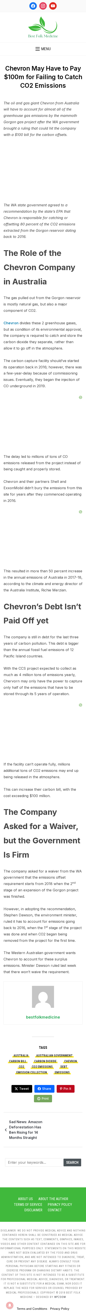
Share (46, 1088)
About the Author (53, 1199)
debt (63, 1067)
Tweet (24, 1088)
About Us (25, 1199)
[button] (43, 48)
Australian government (54, 1055)
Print (45, 1098)
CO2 (21, 1067)
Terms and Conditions (32, 1308)
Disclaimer (33, 1210)
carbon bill (17, 1061)
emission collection (31, 1072)
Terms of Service (28, 1205)
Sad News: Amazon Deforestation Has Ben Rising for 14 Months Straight (25, 1130)
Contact (55, 1210)
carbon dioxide (45, 1061)
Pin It (67, 1088)
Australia (20, 1055)
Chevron (11, 323)
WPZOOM (60, 1297)
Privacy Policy (60, 1205)
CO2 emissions (42, 1067)
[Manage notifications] (9, 1305)
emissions (62, 1072)
